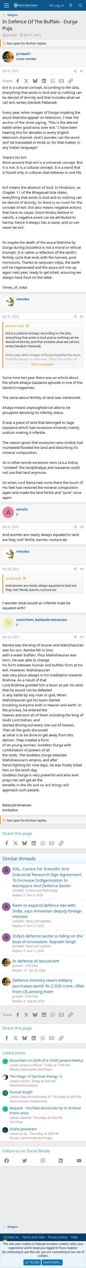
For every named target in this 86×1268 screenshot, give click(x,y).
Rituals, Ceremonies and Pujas (31, 1069)
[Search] (80, 5)
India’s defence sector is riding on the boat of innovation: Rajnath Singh (47, 938)
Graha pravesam (23, 1128)
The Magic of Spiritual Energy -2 (36, 1076)
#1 (82, 71)
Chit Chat (32, 966)
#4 (82, 569)
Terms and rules (33, 1237)
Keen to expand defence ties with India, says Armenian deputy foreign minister (47, 910)
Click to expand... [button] (43, 364)
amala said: (13, 578)
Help (74, 1237)
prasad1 (12, 35)
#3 (82, 527)
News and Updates (38, 921)
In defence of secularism (35, 961)
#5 (82, 637)
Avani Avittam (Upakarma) (28, 1101)
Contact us (11, 1237)
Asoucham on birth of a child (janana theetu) (46, 1060)
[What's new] (70, 5)
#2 (82, 317)
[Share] (75, 71)
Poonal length (21, 1092)
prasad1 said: (14, 326)
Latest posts (13, 1052)
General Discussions (24, 1085)
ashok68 (18, 890)
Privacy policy (57, 1237)
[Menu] (6, 5)
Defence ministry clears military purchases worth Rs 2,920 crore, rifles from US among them (48, 985)
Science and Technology (42, 890)
